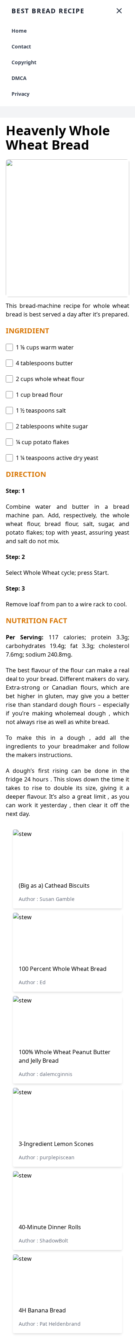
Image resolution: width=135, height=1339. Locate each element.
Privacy (21, 93)
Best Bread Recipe (48, 10)
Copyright (24, 62)
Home (19, 30)
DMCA (19, 78)
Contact (21, 46)
